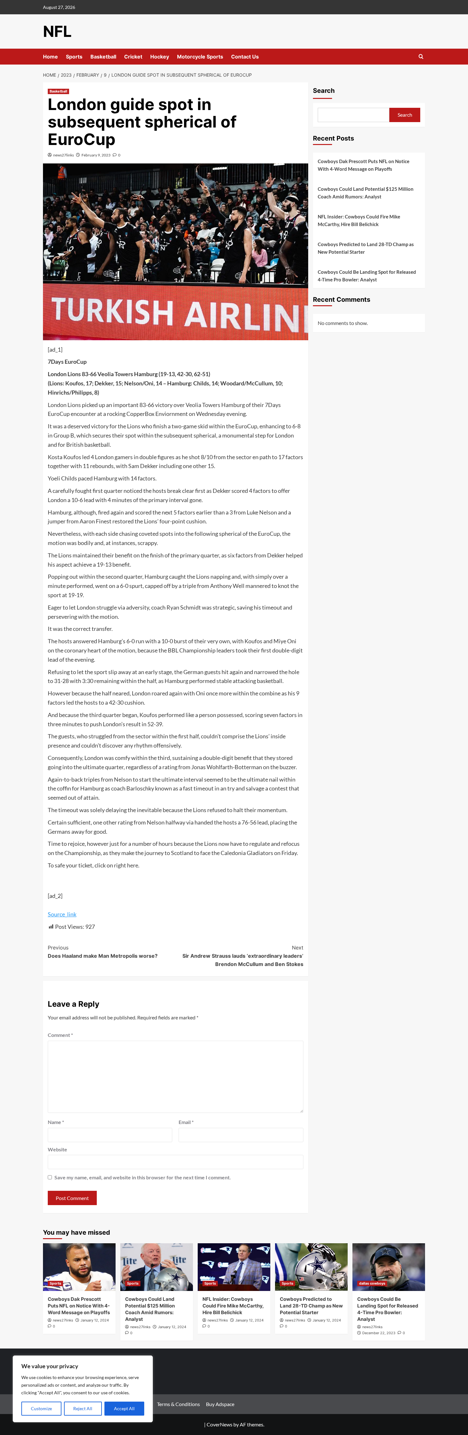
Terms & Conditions (178, 1404)
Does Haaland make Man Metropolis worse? (103, 951)
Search (324, 90)
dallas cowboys (372, 1283)
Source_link (62, 914)
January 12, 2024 (95, 1320)
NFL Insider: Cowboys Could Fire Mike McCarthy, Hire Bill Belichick (359, 220)
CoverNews (219, 1424)
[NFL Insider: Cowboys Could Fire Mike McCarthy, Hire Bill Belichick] (234, 1267)
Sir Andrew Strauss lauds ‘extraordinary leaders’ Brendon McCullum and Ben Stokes (242, 955)
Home (50, 56)
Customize (41, 1408)
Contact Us (245, 56)
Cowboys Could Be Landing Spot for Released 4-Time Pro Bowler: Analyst (367, 275)
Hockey (159, 56)
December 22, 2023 (378, 1333)
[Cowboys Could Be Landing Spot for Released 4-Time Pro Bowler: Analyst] (388, 1267)
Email (186, 1122)
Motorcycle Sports (200, 56)
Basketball (103, 56)
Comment (60, 1035)
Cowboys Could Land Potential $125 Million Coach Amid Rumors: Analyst (366, 192)
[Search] (421, 56)
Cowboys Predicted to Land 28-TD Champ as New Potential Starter (366, 248)
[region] (83, 1389)
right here (126, 865)
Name (56, 1122)
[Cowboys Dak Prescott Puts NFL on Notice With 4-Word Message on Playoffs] (79, 1267)
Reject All (82, 1408)
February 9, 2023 (96, 155)
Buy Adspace (220, 1404)
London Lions (64, 404)
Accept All (124, 1408)
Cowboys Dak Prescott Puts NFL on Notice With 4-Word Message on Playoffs (363, 165)
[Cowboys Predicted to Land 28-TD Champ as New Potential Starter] (311, 1267)
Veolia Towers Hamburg (215, 404)
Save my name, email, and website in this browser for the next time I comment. (142, 1177)
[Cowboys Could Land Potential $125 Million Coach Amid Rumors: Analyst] (156, 1267)
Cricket (133, 56)
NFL (57, 31)
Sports (74, 56)
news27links (63, 155)
